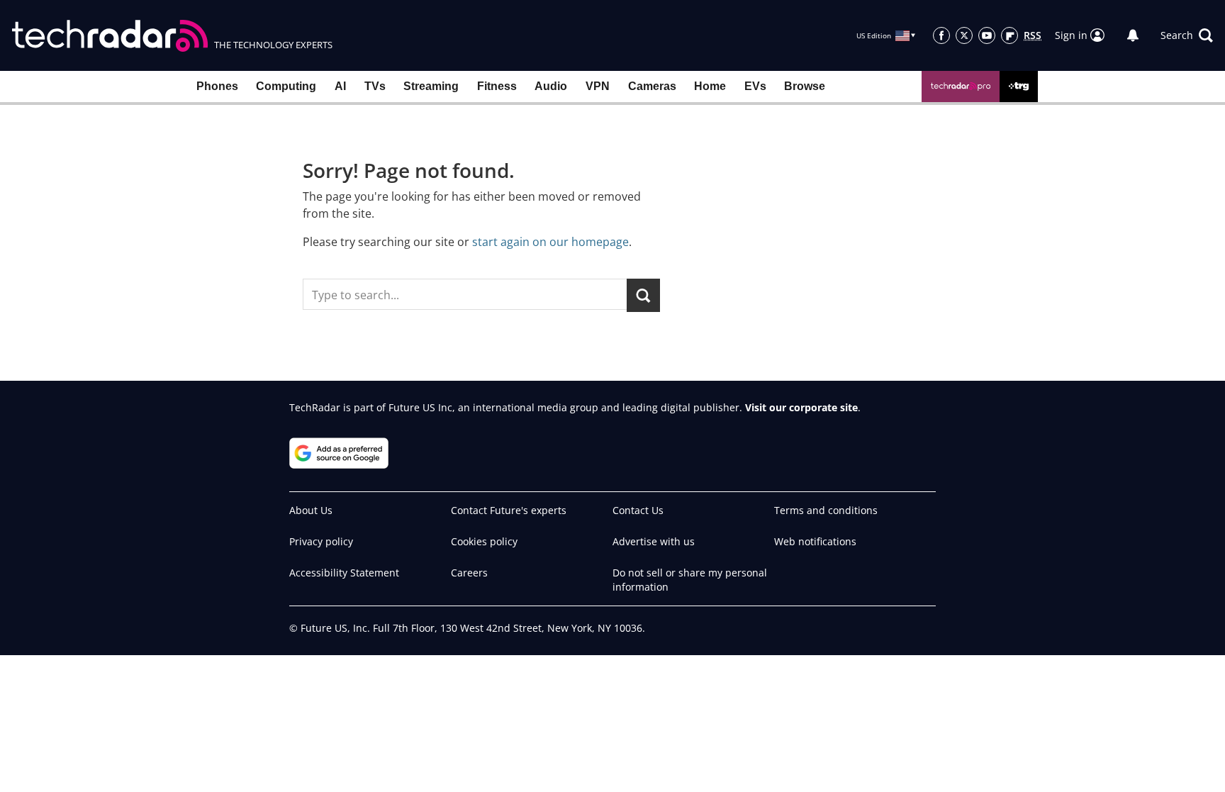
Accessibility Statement (344, 572)
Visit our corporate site (801, 407)
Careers (469, 572)
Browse (804, 86)
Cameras (652, 86)
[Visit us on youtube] (986, 35)
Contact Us (638, 510)
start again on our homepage (550, 242)
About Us (310, 510)
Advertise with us (653, 541)
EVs (755, 86)
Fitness (497, 86)
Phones (217, 86)
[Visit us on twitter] (964, 35)
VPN (598, 86)
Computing (286, 86)
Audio (551, 86)
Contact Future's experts (508, 510)
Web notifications (815, 541)
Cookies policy (484, 541)
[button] (1186, 35)
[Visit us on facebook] (941, 35)
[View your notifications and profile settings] (1133, 35)
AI (340, 86)
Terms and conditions (826, 510)
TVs (375, 86)
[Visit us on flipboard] (1009, 35)
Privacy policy (321, 541)
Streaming (431, 86)
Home (710, 86)
